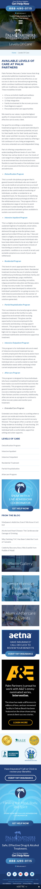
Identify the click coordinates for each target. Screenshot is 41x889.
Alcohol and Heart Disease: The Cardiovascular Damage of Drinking (20, 532)
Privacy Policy (27, 883)
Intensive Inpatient (9, 451)
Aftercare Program (9, 474)
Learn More (20, 722)
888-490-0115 (20, 8)
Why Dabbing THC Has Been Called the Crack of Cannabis (20, 540)
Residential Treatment (10, 463)
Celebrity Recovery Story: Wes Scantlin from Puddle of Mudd (19, 549)
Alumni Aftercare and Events (20, 615)
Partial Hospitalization (10, 468)
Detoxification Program (11, 445)
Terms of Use (17, 883)
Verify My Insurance (20, 654)
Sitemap (36, 883)
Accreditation (7, 883)
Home (14, 53)
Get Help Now (20, 508)
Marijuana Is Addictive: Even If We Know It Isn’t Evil (20, 523)
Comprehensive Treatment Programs (20, 588)
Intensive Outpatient (10, 457)
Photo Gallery (20, 563)
